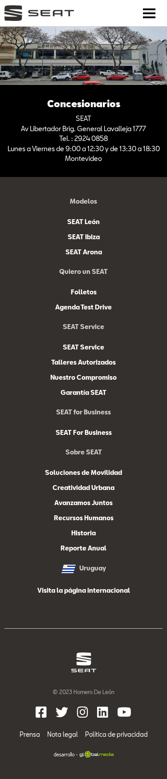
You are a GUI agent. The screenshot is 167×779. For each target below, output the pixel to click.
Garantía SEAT (83, 392)
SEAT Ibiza (84, 237)
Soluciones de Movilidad (83, 472)
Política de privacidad (116, 734)
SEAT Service (83, 347)
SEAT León (83, 221)
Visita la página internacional (83, 590)
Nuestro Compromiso (83, 377)
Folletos (84, 292)
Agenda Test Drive (83, 307)
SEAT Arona (83, 252)
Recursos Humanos (84, 518)
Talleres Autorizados (83, 362)
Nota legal (62, 734)
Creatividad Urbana (83, 487)
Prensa (30, 734)
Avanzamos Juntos (83, 502)
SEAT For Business (84, 432)
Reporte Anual (83, 548)
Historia (83, 533)
